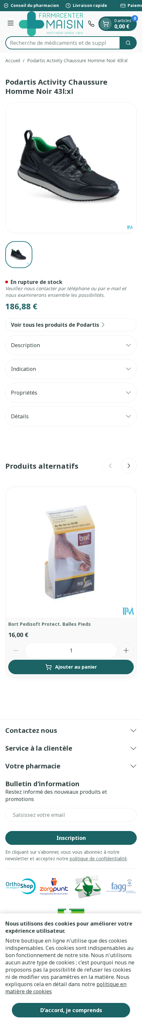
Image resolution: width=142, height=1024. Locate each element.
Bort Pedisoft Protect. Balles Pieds (49, 624)
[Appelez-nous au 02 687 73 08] (91, 23)
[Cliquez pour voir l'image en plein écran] (71, 167)
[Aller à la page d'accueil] (51, 24)
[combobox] (62, 42)
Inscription (71, 838)
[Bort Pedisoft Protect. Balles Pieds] (71, 552)
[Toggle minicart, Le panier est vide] (106, 24)
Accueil (12, 60)
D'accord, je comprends (71, 1010)
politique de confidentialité (98, 858)
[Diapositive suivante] (129, 466)
